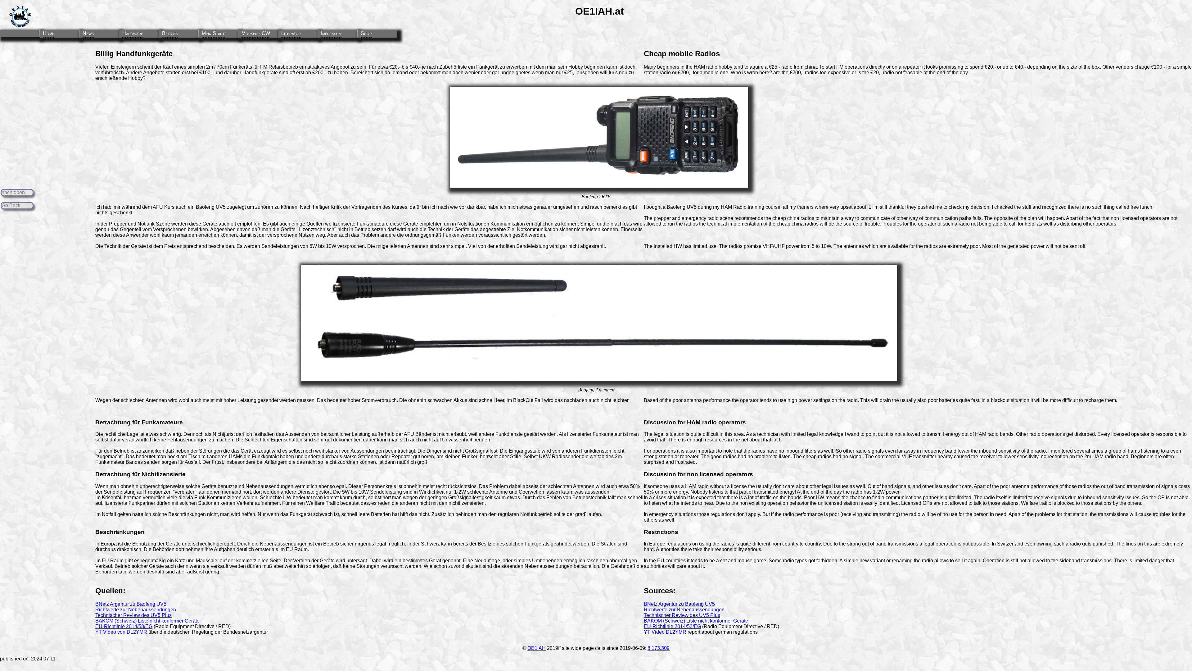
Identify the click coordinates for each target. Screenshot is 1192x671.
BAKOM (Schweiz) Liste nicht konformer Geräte (147, 620)
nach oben (13, 192)
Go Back (11, 205)
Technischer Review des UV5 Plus (133, 615)
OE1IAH (536, 648)
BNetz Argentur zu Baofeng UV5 (130, 604)
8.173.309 (659, 648)
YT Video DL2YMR (665, 632)
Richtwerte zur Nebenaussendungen (135, 609)
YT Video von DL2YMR (121, 632)
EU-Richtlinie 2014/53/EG (123, 626)
